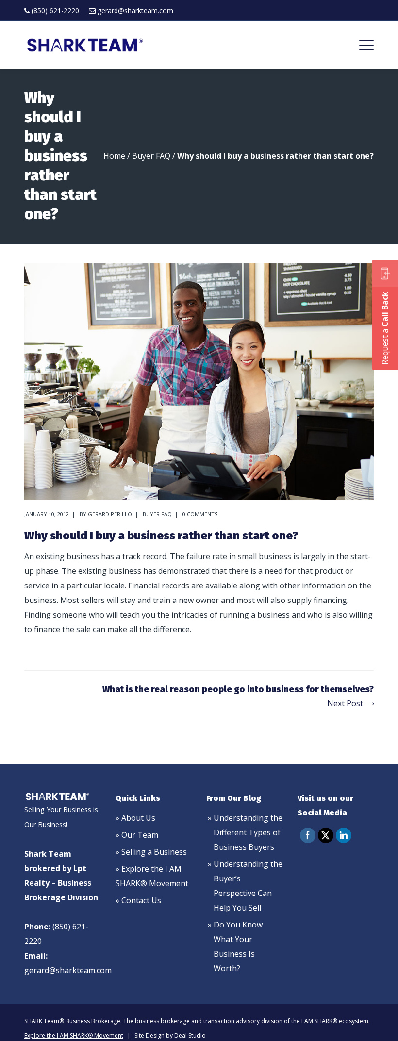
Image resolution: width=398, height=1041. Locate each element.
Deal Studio (190, 1035)
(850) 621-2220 (55, 10)
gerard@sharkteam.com (135, 10)
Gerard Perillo (110, 514)
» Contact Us (138, 900)
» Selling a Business (151, 851)
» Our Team (137, 835)
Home (114, 155)
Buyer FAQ (151, 155)
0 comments (199, 514)
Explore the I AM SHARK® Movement (73, 1035)
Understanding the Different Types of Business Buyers (248, 832)
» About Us (135, 818)
